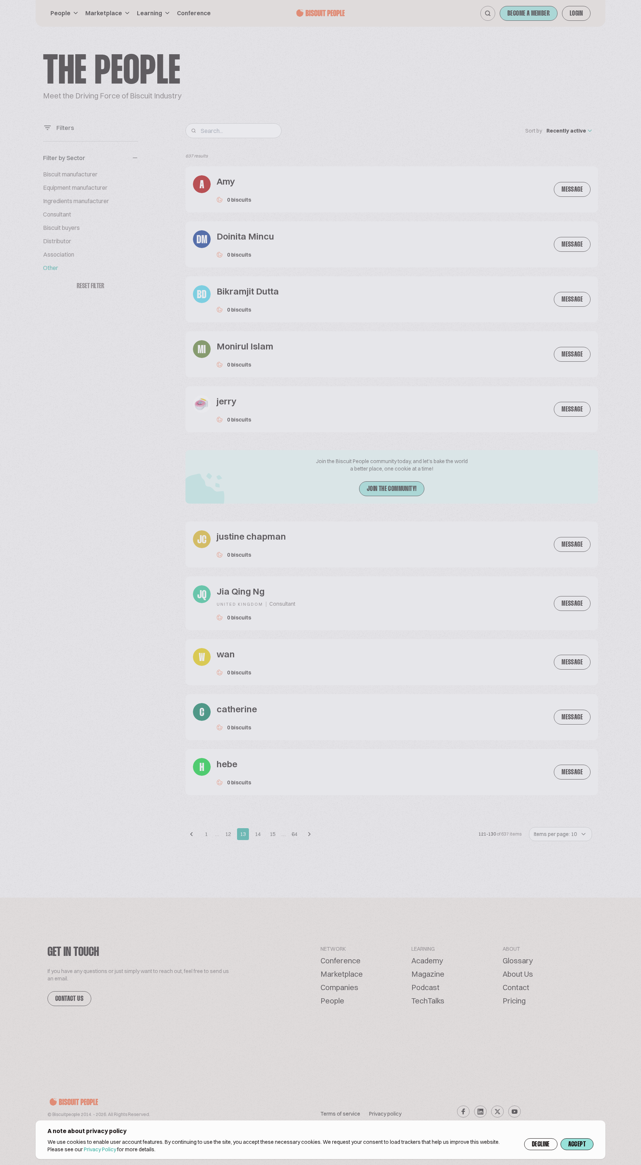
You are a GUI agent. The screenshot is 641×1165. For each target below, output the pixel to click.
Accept (577, 1144)
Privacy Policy (100, 1149)
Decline (541, 1144)
